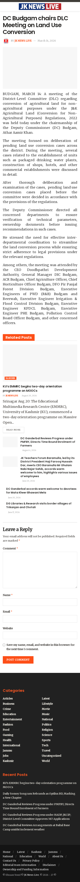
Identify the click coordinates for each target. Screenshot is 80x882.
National (47, 719)
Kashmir (10, 378)
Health (7, 740)
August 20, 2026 (29, 395)
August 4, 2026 (29, 450)
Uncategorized (51, 755)
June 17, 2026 (14, 512)
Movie (46, 709)
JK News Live (23, 40)
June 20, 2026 (28, 481)
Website (8, 628)
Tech (45, 745)
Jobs (5, 755)
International (11, 745)
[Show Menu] (4, 6)
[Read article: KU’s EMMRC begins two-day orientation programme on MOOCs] (40, 363)
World (46, 761)
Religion (47, 729)
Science (47, 735)
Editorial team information (19, 865)
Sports (46, 740)
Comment (10, 548)
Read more (15, 429)
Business (8, 703)
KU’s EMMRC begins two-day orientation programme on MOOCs (32, 388)
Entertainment (12, 719)
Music (46, 714)
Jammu (7, 750)
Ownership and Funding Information (26, 869)
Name (8, 595)
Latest (46, 698)
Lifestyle (47, 703)
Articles (8, 698)
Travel (46, 750)
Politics (46, 724)
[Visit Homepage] (40, 6)
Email (7, 611)
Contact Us (9, 860)
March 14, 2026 (47, 40)
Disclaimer (49, 865)
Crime (7, 709)
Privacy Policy (31, 860)
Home (6, 852)
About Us (57, 856)
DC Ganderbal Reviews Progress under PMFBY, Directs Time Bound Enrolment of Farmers (47, 441)
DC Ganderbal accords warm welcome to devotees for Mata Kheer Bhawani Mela (41, 490)
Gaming (8, 735)
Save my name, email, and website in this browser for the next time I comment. (41, 647)
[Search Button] (75, 6)
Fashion (8, 724)
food (6, 729)
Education (9, 714)
